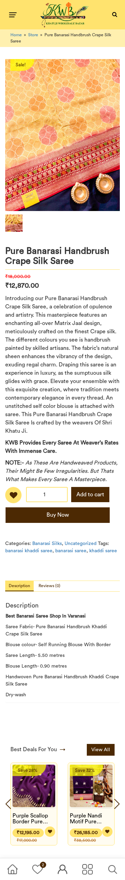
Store (33, 35)
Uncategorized (81, 543)
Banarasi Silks (47, 543)
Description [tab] (19, 586)
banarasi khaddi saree (28, 550)
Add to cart (90, 494)
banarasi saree (70, 550)
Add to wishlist (13, 497)
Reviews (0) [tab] (49, 586)
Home (16, 35)
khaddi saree (103, 550)
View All (100, 749)
